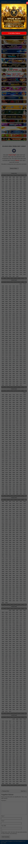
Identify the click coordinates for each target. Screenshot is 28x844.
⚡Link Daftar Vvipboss (14, 33)
